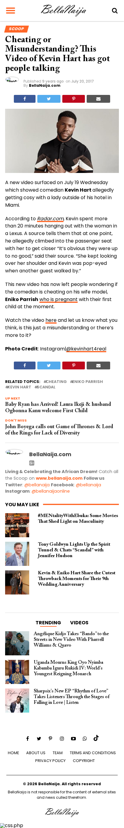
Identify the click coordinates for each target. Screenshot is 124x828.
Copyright (84, 760)
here (51, 320)
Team (58, 752)
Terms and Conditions (93, 752)
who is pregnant (58, 299)
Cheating (56, 382)
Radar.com (50, 218)
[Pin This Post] (73, 99)
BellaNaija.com (44, 85)
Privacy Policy (50, 760)
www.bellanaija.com (59, 478)
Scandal (46, 387)
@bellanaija (37, 485)
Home (13, 752)
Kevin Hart (19, 387)
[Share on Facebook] (25, 99)
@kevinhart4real (86, 348)
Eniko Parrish (87, 382)
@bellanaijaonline (51, 491)
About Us (35, 752)
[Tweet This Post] (48, 99)
